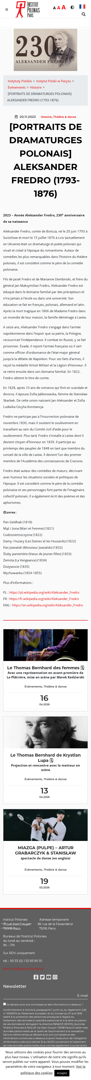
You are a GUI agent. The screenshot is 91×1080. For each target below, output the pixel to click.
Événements (33, 686)
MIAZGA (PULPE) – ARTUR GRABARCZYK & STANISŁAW (45, 850)
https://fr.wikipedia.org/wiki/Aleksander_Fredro (44, 599)
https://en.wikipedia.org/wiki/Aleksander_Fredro (47, 605)
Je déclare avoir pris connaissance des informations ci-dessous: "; (44, 1004)
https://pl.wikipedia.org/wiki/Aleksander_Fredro (44, 592)
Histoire (46, 116)
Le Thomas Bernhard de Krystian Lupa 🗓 (45, 758)
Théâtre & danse (64, 116)
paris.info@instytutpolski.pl (23, 969)
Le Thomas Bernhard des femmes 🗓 (45, 667)
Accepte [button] (62, 1073)
